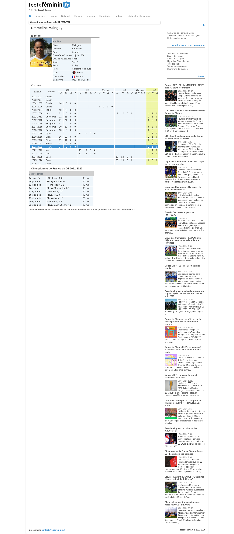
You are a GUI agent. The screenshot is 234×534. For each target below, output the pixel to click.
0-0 (61, 191)
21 (60, 116)
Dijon (48, 133)
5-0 (61, 178)
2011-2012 (37, 116)
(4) (76, 79)
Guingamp (51, 116)
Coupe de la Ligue (175, 58)
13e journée (35, 191)
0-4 (61, 195)
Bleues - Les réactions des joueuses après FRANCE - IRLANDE (182, 503)
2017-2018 (37, 133)
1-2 (61, 198)
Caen (48, 157)
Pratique (119, 16)
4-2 (69, 205)
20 (60, 126)
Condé (49, 96)
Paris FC (58, 181)
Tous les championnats (177, 53)
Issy (49, 201)
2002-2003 (37, 96)
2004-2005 (37, 103)
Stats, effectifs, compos (139, 16)
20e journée (35, 201)
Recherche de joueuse (177, 69)
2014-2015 (37, 126)
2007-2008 (37, 113)
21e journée (35, 205)
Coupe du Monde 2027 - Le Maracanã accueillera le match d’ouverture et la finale (183, 349)
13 (60, 130)
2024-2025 (37, 157)
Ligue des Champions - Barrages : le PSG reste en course (183, 188)
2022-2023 (37, 150)
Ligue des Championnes (178, 61)
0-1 (65, 181)
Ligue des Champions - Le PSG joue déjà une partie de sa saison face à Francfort (183, 240)
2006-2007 (37, 110)
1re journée (35, 178)
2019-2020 (37, 140)
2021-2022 (37, 147)
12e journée (35, 184)
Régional (78, 16)
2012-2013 (37, 120)
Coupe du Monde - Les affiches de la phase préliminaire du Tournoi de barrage (183, 321)
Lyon (48, 113)
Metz (48, 150)
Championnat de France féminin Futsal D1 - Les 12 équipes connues (184, 452)
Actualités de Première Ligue (180, 33)
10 (60, 110)
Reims (50, 184)
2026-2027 (37, 163)
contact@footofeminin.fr (53, 530)
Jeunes (91, 16)
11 (60, 140)
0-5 (60, 201)
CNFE (49, 110)
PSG (49, 178)
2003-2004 (37, 100)
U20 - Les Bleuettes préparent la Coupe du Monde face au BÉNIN (184, 137)
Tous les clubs (174, 64)
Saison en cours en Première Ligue (183, 35)
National (65, 16)
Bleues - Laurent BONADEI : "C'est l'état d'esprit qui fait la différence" (184, 478)
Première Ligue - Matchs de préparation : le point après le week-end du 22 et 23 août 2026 (185, 293)
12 (80, 153)
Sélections (40, 16)
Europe (53, 16)
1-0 (67, 188)
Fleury (79, 72)
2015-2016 (37, 130)
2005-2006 (37, 106)
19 (80, 150)
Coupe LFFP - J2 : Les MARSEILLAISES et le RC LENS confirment (184, 86)
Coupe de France (175, 56)
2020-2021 (37, 143)
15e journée (35, 195)
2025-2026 (37, 160)
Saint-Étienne (60, 205)
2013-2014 (37, 123)
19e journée (35, 198)
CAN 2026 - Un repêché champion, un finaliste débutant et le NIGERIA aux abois (183, 403)
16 (60, 103)
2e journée (34, 181)
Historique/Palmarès (176, 38)
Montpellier (59, 188)
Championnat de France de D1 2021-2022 (50, 22)
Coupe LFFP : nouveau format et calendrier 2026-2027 (181, 376)
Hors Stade (104, 16)
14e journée (35, 188)
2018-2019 (37, 136)
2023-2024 (37, 153)
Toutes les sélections (177, 66)
